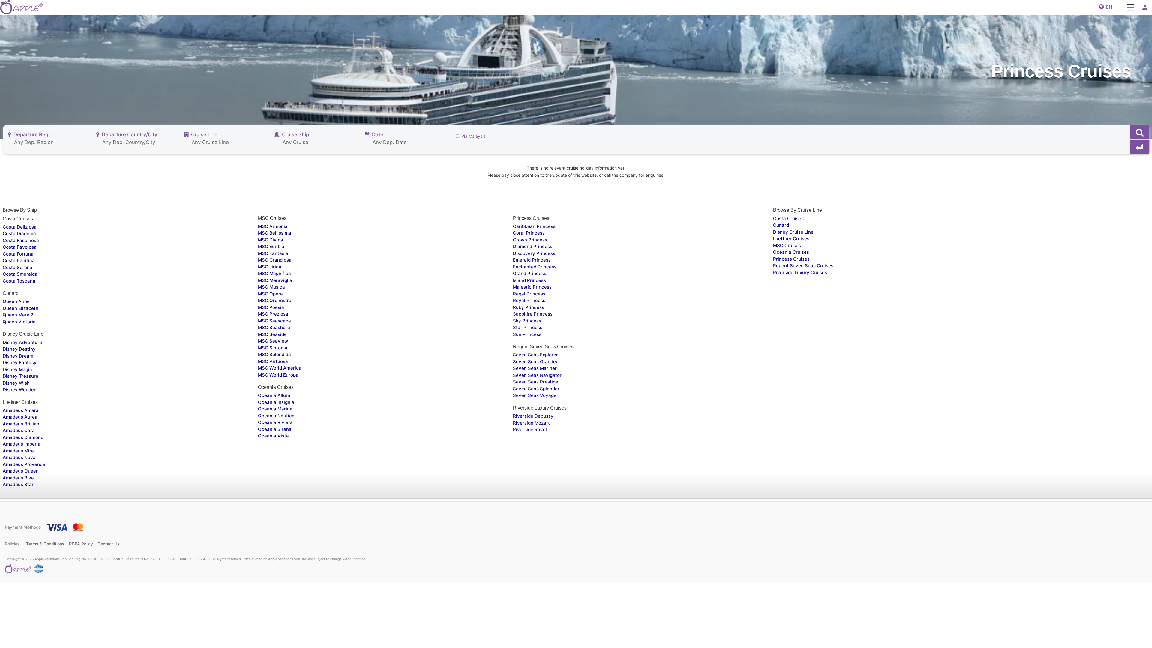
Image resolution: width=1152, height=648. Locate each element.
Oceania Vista (273, 436)
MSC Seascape (274, 321)
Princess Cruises (791, 259)
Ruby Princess (528, 307)
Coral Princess (529, 233)
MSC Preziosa (273, 314)
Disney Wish (16, 383)
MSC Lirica (269, 267)
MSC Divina (270, 240)
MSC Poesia (271, 307)
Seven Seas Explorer (535, 355)
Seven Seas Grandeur (536, 361)
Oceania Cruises (791, 252)
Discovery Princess (534, 253)
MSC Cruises (787, 245)
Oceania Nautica (276, 415)
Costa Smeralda (20, 274)
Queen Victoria (19, 322)
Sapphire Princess (533, 314)
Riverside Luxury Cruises (800, 272)
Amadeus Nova (19, 457)
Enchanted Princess (534, 267)
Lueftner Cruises (791, 239)
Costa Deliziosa (20, 227)
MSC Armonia (273, 226)
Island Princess (529, 280)
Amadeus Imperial (22, 444)
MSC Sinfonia (272, 348)
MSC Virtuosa (273, 361)
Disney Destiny (19, 349)
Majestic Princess (532, 287)
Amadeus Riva (18, 478)
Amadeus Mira (18, 451)
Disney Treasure (20, 376)
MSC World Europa (278, 375)
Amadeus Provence (24, 464)
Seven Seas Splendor (536, 389)
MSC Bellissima (274, 233)
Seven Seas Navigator (537, 375)
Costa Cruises (788, 218)
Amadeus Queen (21, 471)
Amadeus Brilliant (22, 424)
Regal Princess (529, 294)
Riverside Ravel (530, 429)
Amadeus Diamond (23, 437)
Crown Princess (530, 240)
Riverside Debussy (533, 416)
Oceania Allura (274, 395)
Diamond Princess (532, 246)
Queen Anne (16, 301)
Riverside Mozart (531, 423)
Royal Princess (529, 300)
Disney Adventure (22, 342)
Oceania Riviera (275, 422)
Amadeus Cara (19, 430)
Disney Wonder (19, 389)
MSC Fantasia (273, 253)
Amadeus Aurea (20, 417)
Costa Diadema (19, 233)
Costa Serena (17, 267)
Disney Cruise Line (793, 232)
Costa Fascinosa (21, 240)
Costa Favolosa (20, 247)
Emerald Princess (532, 260)
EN (1108, 7)
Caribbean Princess (534, 226)
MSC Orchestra (275, 300)
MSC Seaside (272, 334)
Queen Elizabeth (20, 308)
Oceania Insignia (276, 402)
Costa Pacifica (19, 260)
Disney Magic (17, 369)
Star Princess (527, 327)
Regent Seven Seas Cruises (803, 265)
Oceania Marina (275, 409)
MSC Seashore (274, 327)
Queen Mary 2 (18, 315)
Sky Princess (527, 321)
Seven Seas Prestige (535, 382)
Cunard (781, 225)
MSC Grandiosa (275, 260)
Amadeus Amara (21, 410)
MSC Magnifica (274, 273)
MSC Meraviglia (275, 280)
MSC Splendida (274, 354)
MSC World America (280, 368)
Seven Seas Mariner (535, 368)
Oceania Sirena (275, 429)
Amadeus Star (18, 484)
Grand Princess (529, 273)
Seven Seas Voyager (535, 395)
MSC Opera (270, 294)
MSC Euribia (271, 246)
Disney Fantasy (20, 362)
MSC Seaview (273, 341)
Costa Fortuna (18, 254)
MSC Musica (271, 287)
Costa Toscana (19, 281)
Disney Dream (18, 356)
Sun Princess (527, 334)
